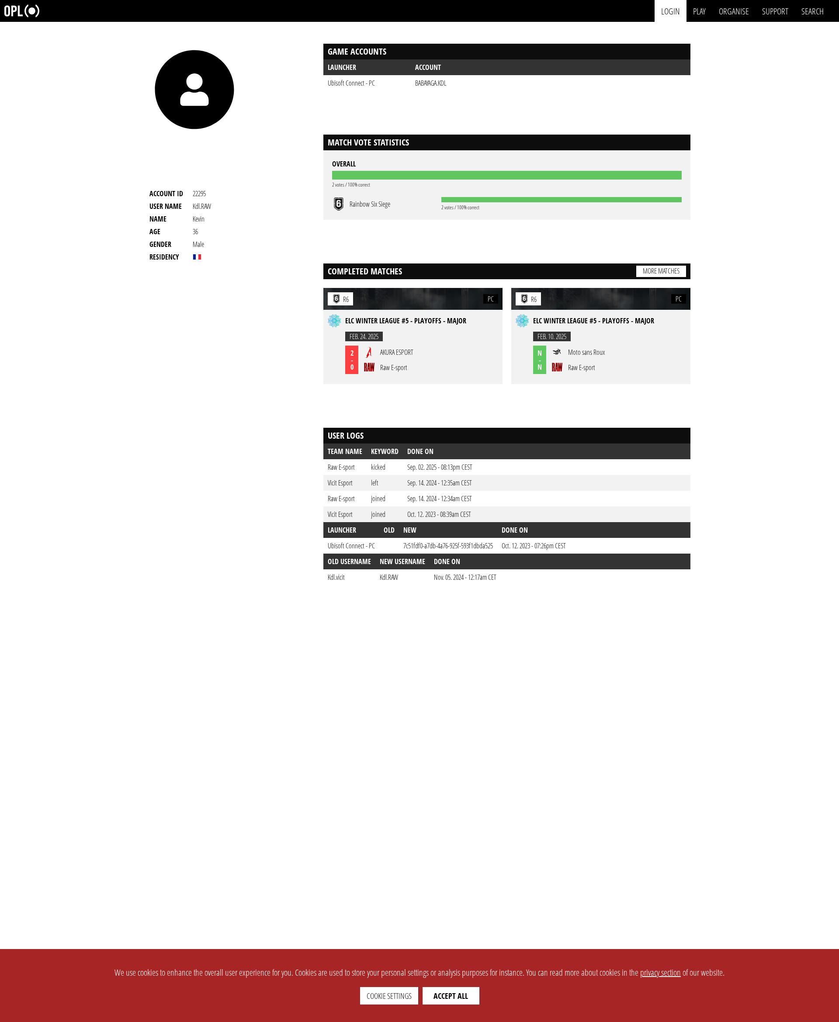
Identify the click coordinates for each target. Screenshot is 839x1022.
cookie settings (389, 996)
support (775, 11)
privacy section (660, 972)
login (670, 11)
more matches (661, 271)
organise (734, 11)
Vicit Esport (340, 483)
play (699, 11)
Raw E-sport (341, 467)
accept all (450, 996)
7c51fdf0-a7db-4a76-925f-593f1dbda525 (448, 546)
